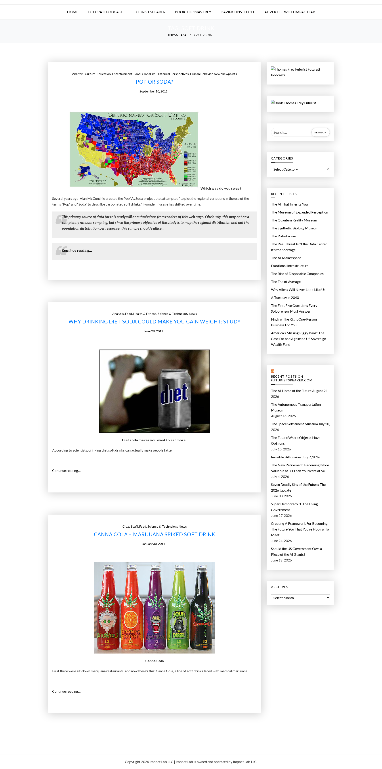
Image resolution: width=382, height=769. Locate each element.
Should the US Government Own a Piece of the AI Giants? (296, 551)
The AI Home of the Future (291, 390)
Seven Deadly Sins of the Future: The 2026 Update (298, 487)
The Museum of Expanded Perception (299, 212)
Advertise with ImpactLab (289, 12)
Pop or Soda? (154, 82)
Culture (90, 74)
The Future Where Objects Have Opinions (295, 440)
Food (137, 74)
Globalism (148, 74)
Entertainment (122, 74)
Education (104, 74)
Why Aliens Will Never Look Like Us (298, 289)
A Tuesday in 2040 (285, 297)
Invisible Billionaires (286, 457)
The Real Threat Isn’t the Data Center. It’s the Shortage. (299, 247)
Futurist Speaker (148, 12)
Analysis (78, 74)
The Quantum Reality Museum (294, 220)
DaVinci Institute (238, 12)
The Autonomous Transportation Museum (296, 407)
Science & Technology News (177, 313)
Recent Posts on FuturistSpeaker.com (291, 378)
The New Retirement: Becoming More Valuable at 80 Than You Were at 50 (300, 468)
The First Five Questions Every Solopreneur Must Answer (294, 308)
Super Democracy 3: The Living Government (294, 507)
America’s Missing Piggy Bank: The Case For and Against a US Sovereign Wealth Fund (298, 338)
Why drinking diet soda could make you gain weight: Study (155, 322)
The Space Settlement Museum (294, 424)
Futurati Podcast (105, 12)
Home (72, 12)
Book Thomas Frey (193, 12)
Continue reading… (78, 250)
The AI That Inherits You (289, 204)
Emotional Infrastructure (289, 265)
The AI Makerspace (286, 258)
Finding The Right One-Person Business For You (294, 322)
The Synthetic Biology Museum (294, 228)
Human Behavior (201, 74)
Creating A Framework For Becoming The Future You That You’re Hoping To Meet (300, 529)
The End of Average (286, 281)
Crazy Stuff (130, 526)
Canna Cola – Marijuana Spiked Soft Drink (154, 534)
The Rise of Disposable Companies (297, 273)
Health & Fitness (144, 313)
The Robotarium (283, 236)
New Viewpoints (225, 74)
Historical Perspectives (173, 74)
